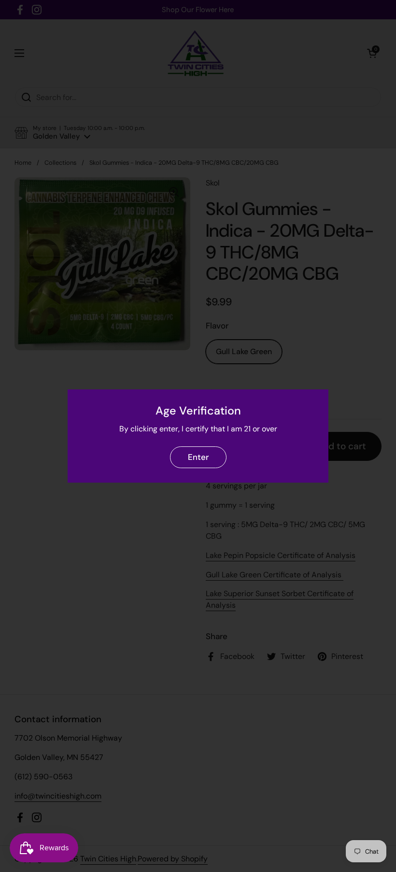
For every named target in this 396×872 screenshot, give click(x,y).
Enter (198, 457)
